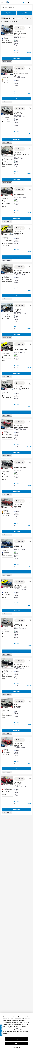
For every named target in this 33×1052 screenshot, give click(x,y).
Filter (25, 12)
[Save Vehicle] (30, 28)
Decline (16, 1043)
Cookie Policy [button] (21, 1030)
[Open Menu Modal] (2, 2)
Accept (16, 1038)
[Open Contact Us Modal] (29, 2)
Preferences (16, 1047)
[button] (16, 58)
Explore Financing (6, 61)
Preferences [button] (6, 1033)
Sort (9, 12)
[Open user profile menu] (24, 2)
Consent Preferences (1, 1030)
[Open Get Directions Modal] (31, 2)
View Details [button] (16, 58)
